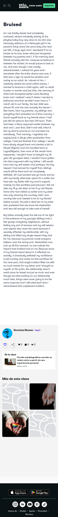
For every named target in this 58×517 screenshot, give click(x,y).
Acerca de (12, 511)
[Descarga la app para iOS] (18, 492)
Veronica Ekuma (23, 330)
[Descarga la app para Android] (39, 492)
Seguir (37, 330)
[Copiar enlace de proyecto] (13, 344)
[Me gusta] (5, 344)
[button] (4, 5)
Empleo (23, 511)
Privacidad (42, 511)
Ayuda (32, 511)
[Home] (24, 5)
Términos (29, 514)
